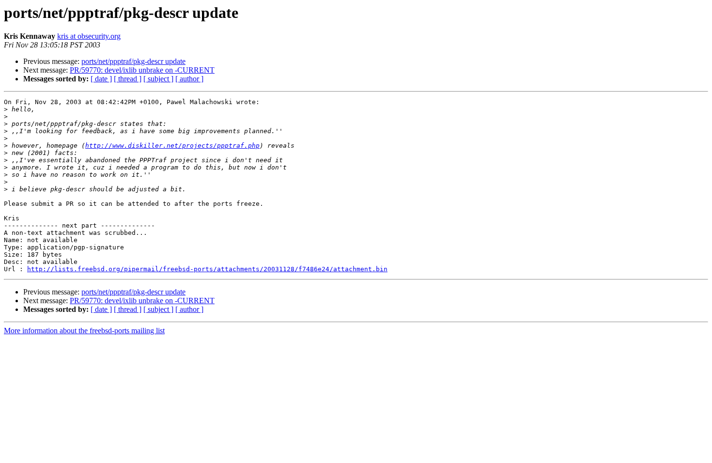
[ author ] (189, 79)
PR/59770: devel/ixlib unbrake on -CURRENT (142, 70)
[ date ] (101, 79)
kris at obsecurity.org (89, 36)
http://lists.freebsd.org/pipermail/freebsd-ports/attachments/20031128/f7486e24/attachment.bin (207, 269)
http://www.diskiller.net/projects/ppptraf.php (172, 145)
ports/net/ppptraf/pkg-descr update (133, 61)
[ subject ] (158, 79)
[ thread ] (127, 79)
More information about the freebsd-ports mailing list (84, 330)
